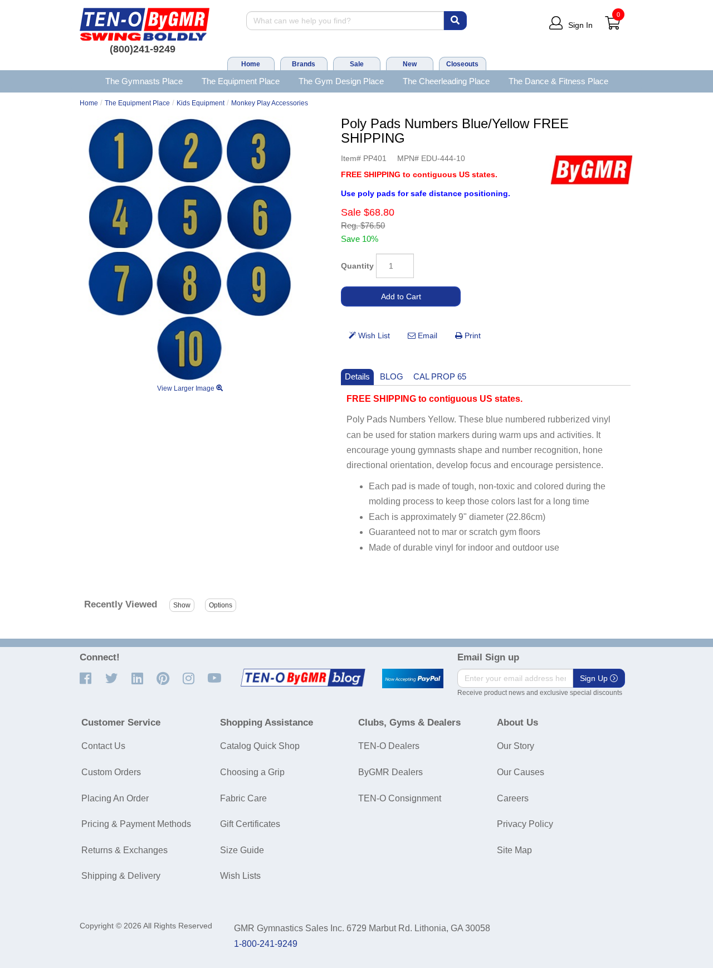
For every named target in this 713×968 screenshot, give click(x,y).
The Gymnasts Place (144, 81)
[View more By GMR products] (591, 170)
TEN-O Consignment (399, 798)
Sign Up (595, 678)
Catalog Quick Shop (260, 746)
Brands (303, 64)
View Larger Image (186, 388)
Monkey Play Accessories (269, 103)
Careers (513, 798)
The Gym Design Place (341, 81)
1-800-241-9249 (265, 943)
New (410, 64)
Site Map (514, 850)
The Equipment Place (241, 81)
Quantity (357, 265)
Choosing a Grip (252, 772)
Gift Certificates (250, 824)
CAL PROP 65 (439, 376)
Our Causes (520, 772)
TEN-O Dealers (388, 746)
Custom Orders (111, 772)
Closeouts (462, 64)
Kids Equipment (200, 103)
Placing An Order (115, 798)
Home (250, 64)
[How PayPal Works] (412, 679)
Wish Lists (240, 876)
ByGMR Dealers (390, 772)
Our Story (515, 746)
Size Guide (242, 850)
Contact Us (103, 746)
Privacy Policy (525, 824)
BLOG (391, 376)
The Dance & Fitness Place (558, 81)
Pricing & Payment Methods (136, 824)
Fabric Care (243, 798)
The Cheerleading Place (446, 81)
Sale (357, 64)
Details (357, 376)
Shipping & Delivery (120, 876)
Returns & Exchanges (124, 850)
